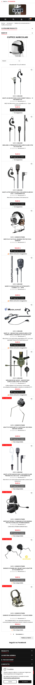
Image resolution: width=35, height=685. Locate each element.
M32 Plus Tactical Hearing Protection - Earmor (18, 239)
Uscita (10, 682)
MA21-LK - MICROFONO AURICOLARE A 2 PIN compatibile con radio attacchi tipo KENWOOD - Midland (18, 334)
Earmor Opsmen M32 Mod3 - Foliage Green (17, 615)
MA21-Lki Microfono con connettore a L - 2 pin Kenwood (17, 98)
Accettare (25, 682)
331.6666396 (11, 1)
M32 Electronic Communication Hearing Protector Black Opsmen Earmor (17, 522)
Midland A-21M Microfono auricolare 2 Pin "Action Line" (18, 145)
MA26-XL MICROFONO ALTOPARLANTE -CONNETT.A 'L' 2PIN (17, 286)
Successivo (20, 634)
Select (11, 61)
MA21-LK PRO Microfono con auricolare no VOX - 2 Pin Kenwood (17, 192)
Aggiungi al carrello (17, 110)
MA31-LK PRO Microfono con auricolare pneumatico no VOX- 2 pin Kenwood (18, 475)
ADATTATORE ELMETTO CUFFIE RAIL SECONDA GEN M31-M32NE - (17, 428)
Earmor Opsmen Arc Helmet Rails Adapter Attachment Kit (17, 569)
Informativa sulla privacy (12, 678)
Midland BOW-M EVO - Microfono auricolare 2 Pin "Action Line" (17, 381)
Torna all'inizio (27, 638)
